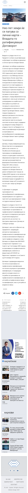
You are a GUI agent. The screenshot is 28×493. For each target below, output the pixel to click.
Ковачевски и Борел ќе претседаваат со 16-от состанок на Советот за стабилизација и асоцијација (7, 307)
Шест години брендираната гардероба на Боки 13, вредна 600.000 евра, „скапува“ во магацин (14, 378)
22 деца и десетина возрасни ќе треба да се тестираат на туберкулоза (22, 306)
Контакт (14, 484)
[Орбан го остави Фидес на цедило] (5, 440)
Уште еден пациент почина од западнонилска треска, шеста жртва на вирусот (17, 420)
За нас (8, 479)
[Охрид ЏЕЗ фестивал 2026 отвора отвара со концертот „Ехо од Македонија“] (5, 447)
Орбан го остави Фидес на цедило (17, 439)
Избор (4, 24)
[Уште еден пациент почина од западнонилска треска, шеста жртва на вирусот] (5, 419)
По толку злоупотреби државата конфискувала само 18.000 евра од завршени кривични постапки (13, 431)
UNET (18, 490)
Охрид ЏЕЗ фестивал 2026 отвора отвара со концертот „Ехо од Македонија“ (16, 448)
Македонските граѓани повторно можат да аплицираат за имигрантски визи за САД (13, 399)
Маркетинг (8, 482)
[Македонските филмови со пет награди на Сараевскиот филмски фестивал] (5, 387)
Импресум (18, 479)
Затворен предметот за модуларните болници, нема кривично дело (17, 368)
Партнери (20, 482)
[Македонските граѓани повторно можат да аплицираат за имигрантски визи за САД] (5, 397)
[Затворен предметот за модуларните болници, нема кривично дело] (5, 368)
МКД (8, 24)
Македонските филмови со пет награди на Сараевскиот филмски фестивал (17, 388)
